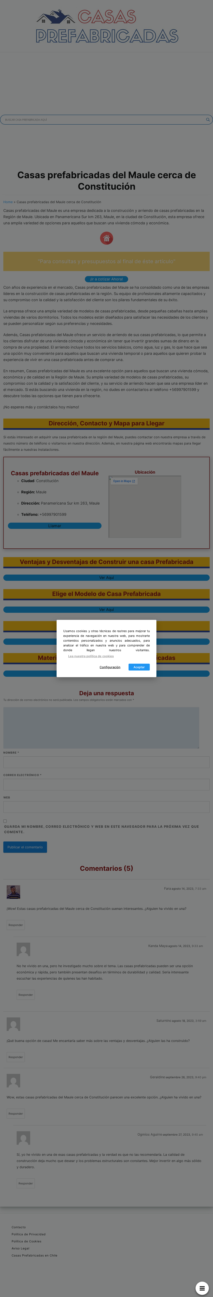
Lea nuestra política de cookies (91, 656)
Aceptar (139, 667)
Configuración (110, 667)
